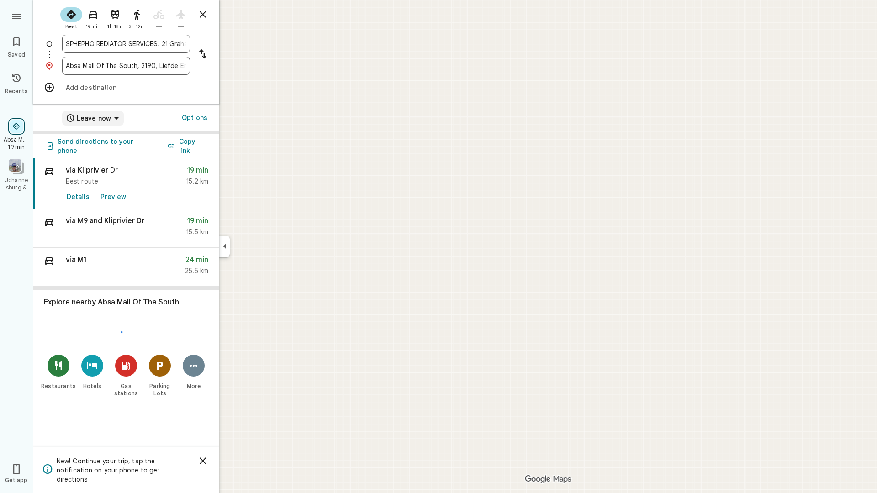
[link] (126, 183)
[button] (126, 228)
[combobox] (126, 44)
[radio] (71, 17)
